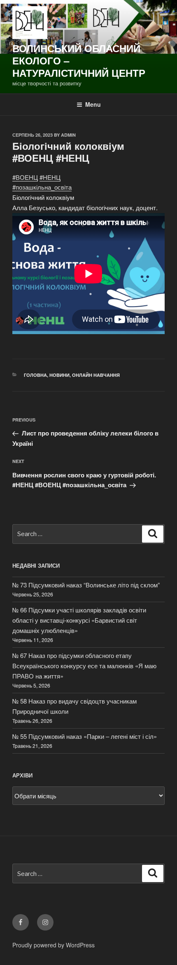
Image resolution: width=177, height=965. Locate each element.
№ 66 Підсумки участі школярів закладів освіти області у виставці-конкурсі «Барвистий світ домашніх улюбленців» (79, 620)
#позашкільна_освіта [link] (42, 187)
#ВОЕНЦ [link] (25, 177)
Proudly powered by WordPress (53, 945)
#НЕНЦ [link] (50, 177)
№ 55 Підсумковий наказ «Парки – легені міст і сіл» (84, 736)
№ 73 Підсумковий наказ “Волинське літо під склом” (86, 584)
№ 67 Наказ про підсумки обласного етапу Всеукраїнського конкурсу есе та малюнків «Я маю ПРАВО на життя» (84, 665)
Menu (93, 104)
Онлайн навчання (96, 375)
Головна (35, 375)
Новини (59, 375)
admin (68, 135)
